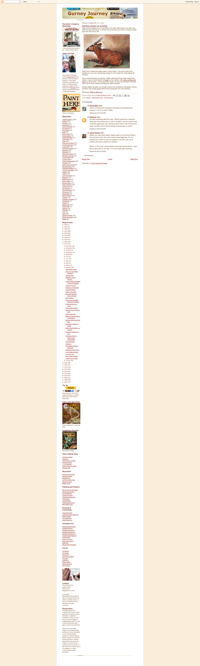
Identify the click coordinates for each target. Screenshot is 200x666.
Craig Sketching (70, 341)
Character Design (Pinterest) (70, 514)
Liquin (107, 80)
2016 (65, 362)
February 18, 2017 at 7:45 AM (98, 151)
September (69, 252)
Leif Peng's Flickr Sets (68, 480)
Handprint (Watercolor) (68, 497)
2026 (65, 224)
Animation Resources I (68, 532)
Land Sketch (65, 499)
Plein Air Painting (67, 195)
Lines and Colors (67, 481)
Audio (64, 132)
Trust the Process (71, 285)
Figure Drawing (66, 157)
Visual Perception (67, 215)
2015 (65, 365)
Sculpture (65, 210)
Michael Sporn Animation (69, 544)
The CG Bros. (66, 565)
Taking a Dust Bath (71, 292)
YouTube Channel (67, 457)
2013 (65, 369)
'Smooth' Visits (70, 275)
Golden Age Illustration (68, 161)
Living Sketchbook (67, 175)
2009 (65, 377)
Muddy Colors (66, 483)
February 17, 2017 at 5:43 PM (98, 128)
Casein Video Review (72, 308)
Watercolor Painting (67, 217)
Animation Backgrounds (69, 526)
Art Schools (65, 130)
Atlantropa (68, 344)
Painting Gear (66, 186)
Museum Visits (66, 183)
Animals (64, 121)
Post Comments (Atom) (99, 163)
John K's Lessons (67, 539)
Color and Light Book (68, 143)
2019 (65, 239)
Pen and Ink (65, 188)
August (68, 254)
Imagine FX (65, 560)
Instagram (65, 459)
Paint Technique (66, 184)
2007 (65, 382)
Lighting (64, 174)
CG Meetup (65, 551)
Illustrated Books (67, 166)
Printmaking (65, 201)
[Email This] (117, 95)
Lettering (64, 172)
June (67, 258)
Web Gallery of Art (67, 504)
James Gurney (71, 77)
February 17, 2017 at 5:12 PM (98, 112)
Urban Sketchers (67, 520)
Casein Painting (66, 136)
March (68, 265)
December (69, 246)
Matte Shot (65, 543)
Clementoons (66, 139)
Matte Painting (66, 562)
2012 (65, 371)
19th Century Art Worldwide (70, 490)
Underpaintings (66, 501)
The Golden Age (66, 518)
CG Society (65, 553)
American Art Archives (68, 474)
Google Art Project (67, 495)
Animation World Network (69, 535)
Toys (63, 212)
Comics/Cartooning (67, 145)
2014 (65, 367)
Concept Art (65, 554)
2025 (65, 227)
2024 (65, 229)
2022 (65, 233)
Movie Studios (66, 181)
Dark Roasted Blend (68, 556)
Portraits (64, 197)
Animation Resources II (68, 534)
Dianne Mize (94, 106)
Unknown (93, 117)
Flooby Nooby (66, 537)
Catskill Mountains (67, 137)
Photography (66, 194)
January (68, 360)
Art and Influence (67, 493)
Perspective (65, 192)
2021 (65, 235)
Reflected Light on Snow (72, 350)
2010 (65, 375)
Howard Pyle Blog (67, 476)
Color (63, 141)
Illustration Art (66, 478)
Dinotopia (72, 87)
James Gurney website (68, 460)
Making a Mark (66, 516)
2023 (65, 231)
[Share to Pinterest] (128, 95)
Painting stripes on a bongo (94, 26)
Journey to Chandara (68, 170)
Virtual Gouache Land (68, 502)
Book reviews (66, 134)
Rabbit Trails (65, 204)
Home (110, 159)
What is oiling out (96, 92)
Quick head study (71, 314)
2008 (65, 380)
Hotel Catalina (69, 298)
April (67, 263)
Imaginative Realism (68, 168)
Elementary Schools (68, 155)
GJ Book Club (66, 159)
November (69, 248)
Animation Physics (67, 528)
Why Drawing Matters (72, 356)
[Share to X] (123, 95)
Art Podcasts (66, 128)
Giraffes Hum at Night (72, 358)
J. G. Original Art (67, 464)
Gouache (65, 163)
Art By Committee (67, 126)
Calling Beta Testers (71, 269)
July (67, 256)
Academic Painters (67, 119)
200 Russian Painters (68, 492)
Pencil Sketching (67, 190)
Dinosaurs (65, 150)
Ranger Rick (65, 206)
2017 (65, 244)
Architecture (65, 125)
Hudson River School (68, 164)
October (68, 250)
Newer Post (86, 159)
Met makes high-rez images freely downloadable (71, 337)
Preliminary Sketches (68, 199)
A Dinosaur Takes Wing (72, 287)
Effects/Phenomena (67, 154)
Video (64, 213)
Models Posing (66, 179)
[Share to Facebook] (125, 95)
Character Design (67, 513)
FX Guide (65, 558)
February (68, 267)
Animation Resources (68, 530)
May (67, 261)
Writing (64, 219)
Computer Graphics (67, 148)
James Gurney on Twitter (69, 466)
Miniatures (65, 177)
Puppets (64, 203)
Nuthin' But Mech (67, 564)
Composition (65, 146)
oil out (99, 89)
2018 (65, 241)
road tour (64, 208)
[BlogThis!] (120, 95)
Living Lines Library (67, 541)
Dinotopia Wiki (66, 468)
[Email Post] (113, 95)
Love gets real (70, 354)
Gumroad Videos (67, 462)
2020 (65, 237)
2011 (65, 373)
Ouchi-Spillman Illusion (72, 352)
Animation (65, 123)
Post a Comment (88, 155)
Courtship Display (71, 289)
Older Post (134, 159)
